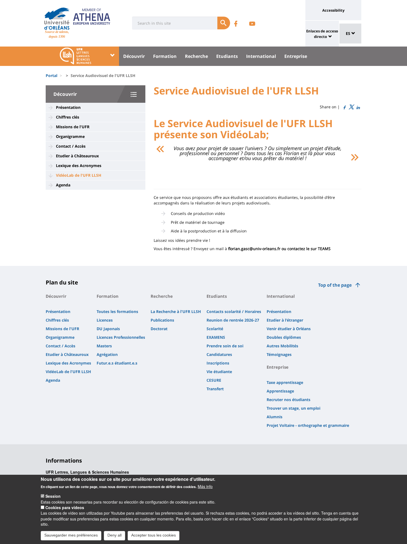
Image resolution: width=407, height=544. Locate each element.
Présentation (68, 107)
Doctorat (159, 328)
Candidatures (219, 354)
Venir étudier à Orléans (289, 328)
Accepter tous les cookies (153, 535)
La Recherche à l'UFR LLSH (176, 311)
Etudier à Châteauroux (77, 155)
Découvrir (134, 56)
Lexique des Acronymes (78, 165)
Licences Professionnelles (121, 337)
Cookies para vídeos (64, 507)
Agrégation (107, 354)
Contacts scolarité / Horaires (234, 311)
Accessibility (333, 10)
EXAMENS (216, 337)
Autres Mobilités (282, 345)
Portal (51, 75)
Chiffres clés (67, 117)
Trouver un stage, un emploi (293, 408)
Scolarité (215, 328)
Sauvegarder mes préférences (71, 535)
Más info (205, 486)
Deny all (114, 535)
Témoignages (279, 354)
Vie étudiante (219, 371)
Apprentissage (280, 391)
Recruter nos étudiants (288, 399)
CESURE (214, 380)
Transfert (215, 388)
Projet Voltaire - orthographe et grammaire (308, 425)
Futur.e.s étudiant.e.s (117, 363)
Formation (165, 56)
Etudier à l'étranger (285, 320)
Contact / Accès (71, 146)
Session (53, 496)
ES (348, 33)
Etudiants (227, 56)
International (261, 56)
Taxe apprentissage (285, 382)
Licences (105, 320)
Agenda (63, 185)
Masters (104, 345)
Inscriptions (218, 363)
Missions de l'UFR (72, 126)
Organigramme (70, 136)
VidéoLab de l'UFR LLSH (78, 175)
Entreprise (295, 56)
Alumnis (274, 416)
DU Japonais (108, 328)
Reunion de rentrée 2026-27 (233, 320)
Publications (162, 320)
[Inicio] (56, 18)
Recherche (196, 56)
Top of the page (335, 285)
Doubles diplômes (284, 337)
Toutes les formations (117, 311)
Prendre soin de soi (225, 345)
